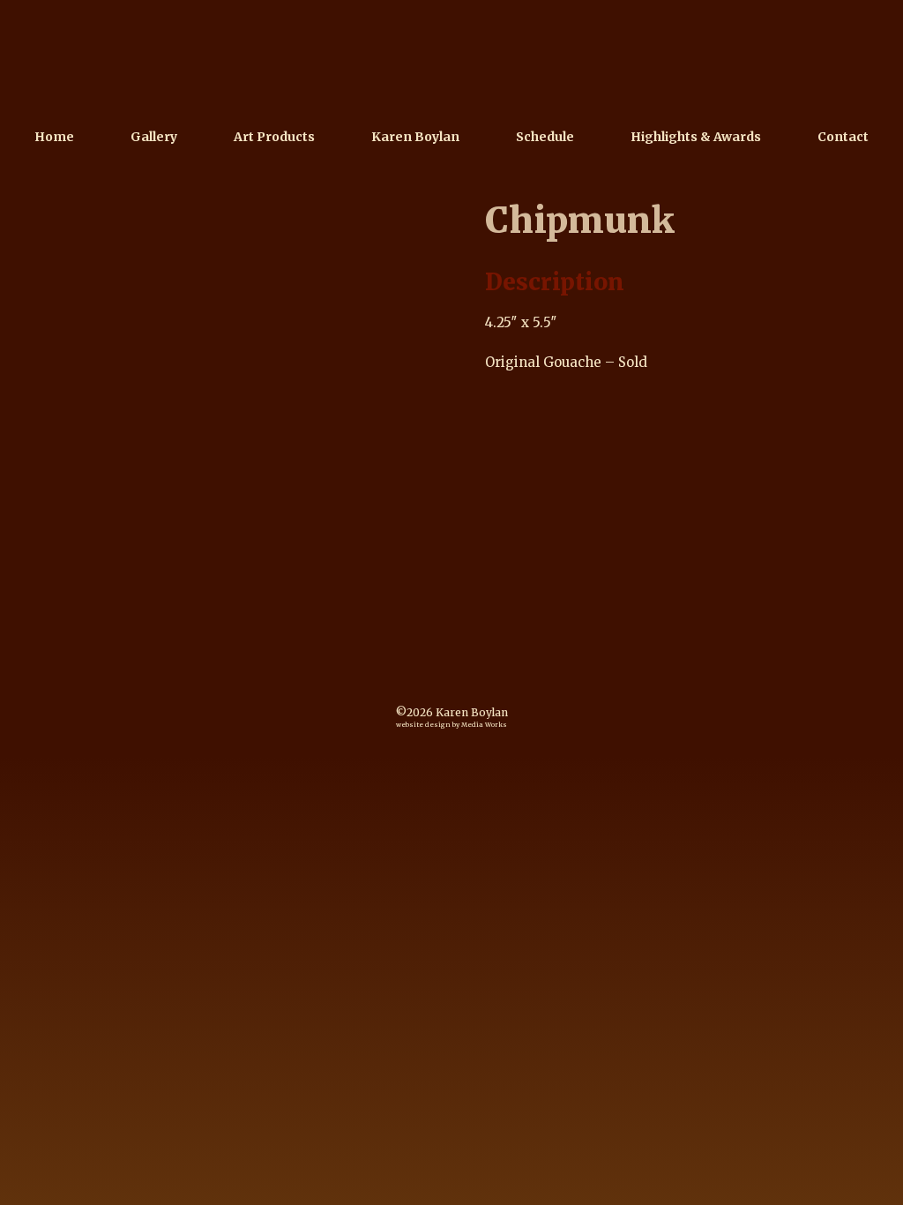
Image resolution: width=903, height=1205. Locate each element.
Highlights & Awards (696, 137)
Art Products (274, 137)
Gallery (154, 137)
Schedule (545, 137)
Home (54, 137)
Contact (843, 137)
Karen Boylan (415, 137)
